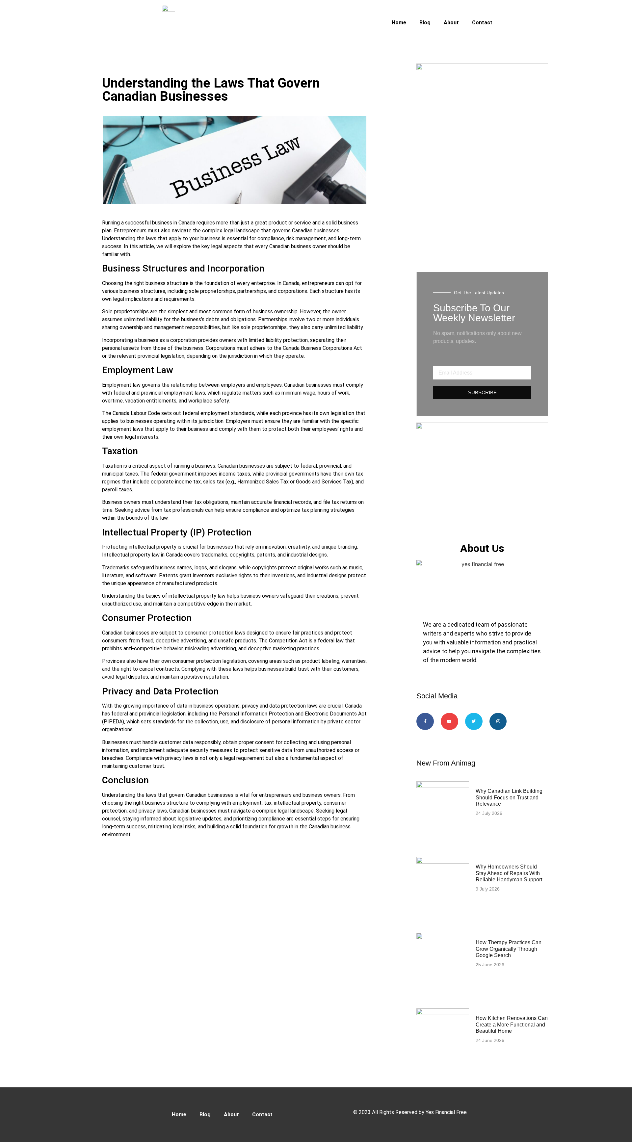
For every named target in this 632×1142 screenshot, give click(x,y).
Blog (425, 22)
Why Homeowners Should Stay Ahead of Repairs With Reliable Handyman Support (509, 873)
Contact (482, 22)
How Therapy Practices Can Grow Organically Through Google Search (508, 949)
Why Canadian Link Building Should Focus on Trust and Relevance (509, 797)
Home (399, 22)
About (451, 22)
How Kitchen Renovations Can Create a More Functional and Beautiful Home (512, 1024)
